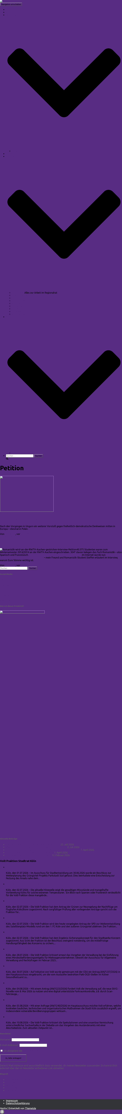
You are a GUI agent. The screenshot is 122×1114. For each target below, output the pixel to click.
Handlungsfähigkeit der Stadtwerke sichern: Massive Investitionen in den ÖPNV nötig (62, 932)
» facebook (6, 585)
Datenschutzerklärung (18, 1103)
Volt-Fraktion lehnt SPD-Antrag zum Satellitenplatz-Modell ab (47, 917)
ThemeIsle (30, 1108)
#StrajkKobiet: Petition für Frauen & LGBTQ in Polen (45, 520)
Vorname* (5, 1039)
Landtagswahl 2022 (22, 453)
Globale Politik (19, 306)
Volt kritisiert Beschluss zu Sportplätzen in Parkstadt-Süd (44, 867)
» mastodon (6, 595)
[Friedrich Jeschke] (10, 1)
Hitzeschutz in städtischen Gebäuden (30, 999)
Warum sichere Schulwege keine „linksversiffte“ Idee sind (36, 847)
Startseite (11, 9)
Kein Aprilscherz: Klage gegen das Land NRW (30, 852)
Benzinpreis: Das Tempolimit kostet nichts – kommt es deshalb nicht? (43, 850)
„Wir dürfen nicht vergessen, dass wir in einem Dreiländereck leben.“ (59, 543)
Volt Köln (11, 1090)
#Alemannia (18, 314)
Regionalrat (18, 292)
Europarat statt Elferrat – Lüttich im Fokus (28, 855)
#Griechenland (20, 300)
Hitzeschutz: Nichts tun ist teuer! (27, 884)
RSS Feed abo (8, 1095)
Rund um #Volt (20, 295)
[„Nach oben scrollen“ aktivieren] (2, 1112)
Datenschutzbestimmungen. (38, 1050)
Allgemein (5, 513)
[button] (64, 148)
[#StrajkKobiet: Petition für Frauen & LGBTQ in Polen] (27, 510)
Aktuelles (11, 12)
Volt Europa (12, 1087)
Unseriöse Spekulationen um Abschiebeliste (35, 1016)
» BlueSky (5, 590)
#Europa (16, 298)
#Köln (15, 308)
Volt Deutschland (15, 1085)
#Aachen (17, 311)
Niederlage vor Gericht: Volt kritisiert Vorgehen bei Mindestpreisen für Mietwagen (60, 949)
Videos (10, 153)
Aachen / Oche (8, 536)
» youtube (5, 600)
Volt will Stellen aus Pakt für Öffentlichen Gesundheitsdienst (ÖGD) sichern (56, 965)
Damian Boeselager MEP (19, 1079)
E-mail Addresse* (9, 1045)
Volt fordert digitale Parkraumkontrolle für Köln (38, 982)
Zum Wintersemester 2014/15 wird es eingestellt (55, 554)
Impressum (12, 1100)
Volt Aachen (12, 1082)
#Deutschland (19, 303)
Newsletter (17, 151)
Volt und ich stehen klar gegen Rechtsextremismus (33, 844)
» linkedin (5, 580)
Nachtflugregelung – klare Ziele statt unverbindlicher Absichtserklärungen (55, 900)
